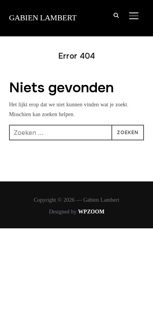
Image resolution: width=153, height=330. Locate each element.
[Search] (116, 15)
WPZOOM (91, 212)
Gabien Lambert (42, 17)
